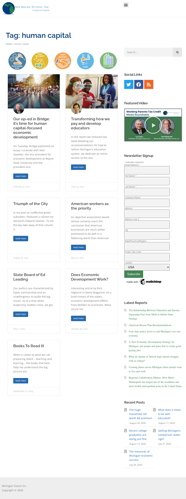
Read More (20, 176)
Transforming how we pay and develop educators (90, 123)
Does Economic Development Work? (89, 276)
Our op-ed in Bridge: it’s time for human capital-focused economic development (31, 128)
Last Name (130, 187)
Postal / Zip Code (132, 252)
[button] (126, 5)
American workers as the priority (90, 205)
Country (128, 263)
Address (128, 208)
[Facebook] (138, 84)
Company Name (132, 198)
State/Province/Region (135, 241)
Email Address (132, 165)
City (126, 230)
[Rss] (148, 84)
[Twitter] (128, 84)
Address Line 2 (131, 219)
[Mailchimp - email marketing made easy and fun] (144, 284)
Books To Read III (28, 346)
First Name (130, 176)
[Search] (177, 52)
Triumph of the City (30, 203)
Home (9, 44)
